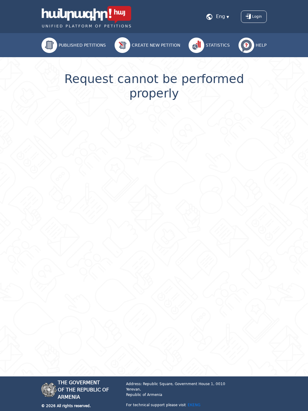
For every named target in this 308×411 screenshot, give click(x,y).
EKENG (194, 405)
